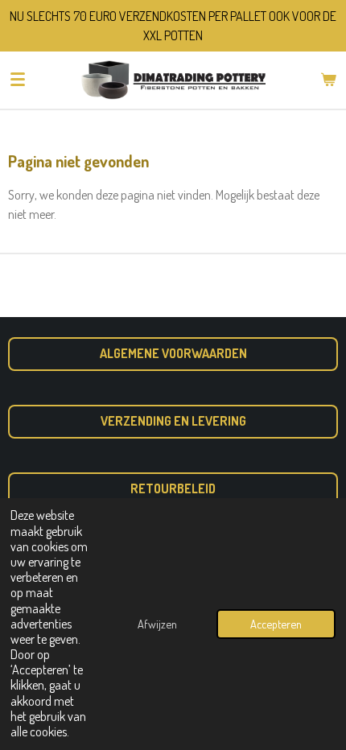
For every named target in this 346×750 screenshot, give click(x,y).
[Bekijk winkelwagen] (328, 80)
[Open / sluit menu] (17, 80)
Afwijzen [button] (157, 623)
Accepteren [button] (276, 623)
